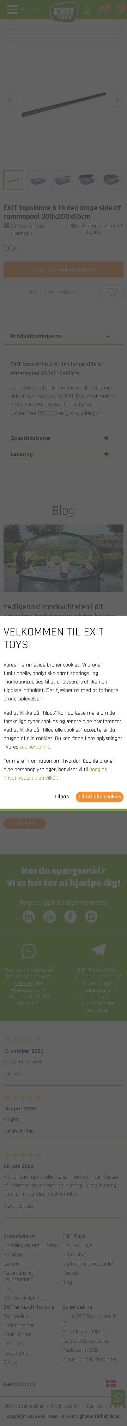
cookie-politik (34, 747)
